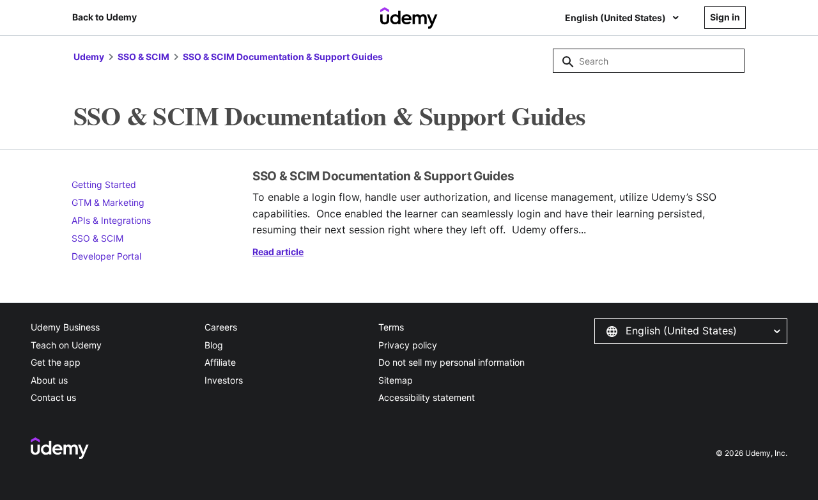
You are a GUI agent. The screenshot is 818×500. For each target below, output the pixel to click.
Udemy (88, 56)
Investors (223, 380)
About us (49, 380)
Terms (391, 327)
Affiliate (220, 362)
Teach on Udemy (66, 345)
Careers (220, 327)
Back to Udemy (104, 17)
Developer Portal (106, 256)
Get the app (56, 362)
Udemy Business (65, 327)
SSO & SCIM (143, 56)
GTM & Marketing (108, 202)
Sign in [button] (725, 17)
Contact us (53, 397)
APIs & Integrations (111, 220)
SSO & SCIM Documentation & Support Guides (283, 56)
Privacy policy (407, 345)
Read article (278, 251)
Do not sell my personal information (451, 362)
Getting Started (104, 184)
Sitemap (395, 380)
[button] (690, 331)
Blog (213, 345)
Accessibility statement (426, 397)
